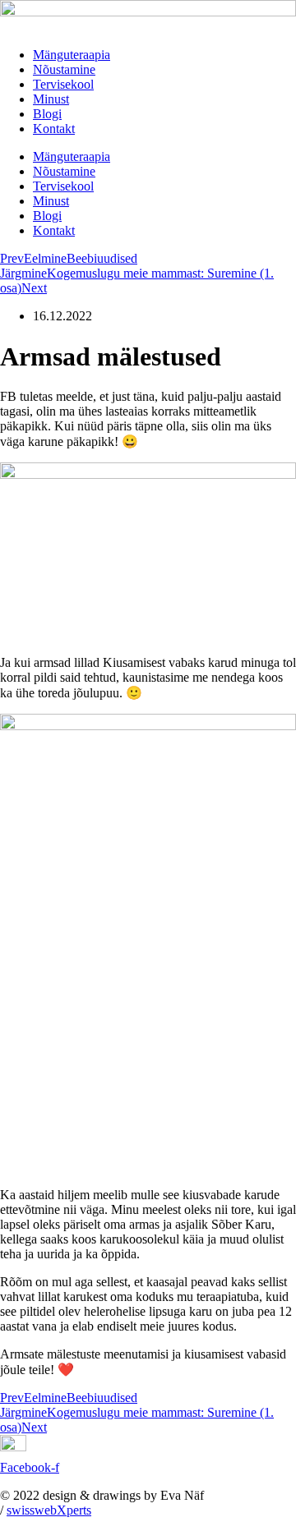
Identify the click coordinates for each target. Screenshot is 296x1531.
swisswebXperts (49, 1510)
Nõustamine (64, 69)
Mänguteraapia (71, 55)
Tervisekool (63, 84)
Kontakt (54, 129)
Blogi (47, 114)
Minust (51, 99)
